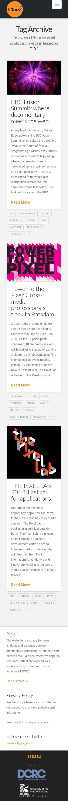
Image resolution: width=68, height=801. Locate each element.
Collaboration (17, 396)
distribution (15, 220)
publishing (40, 417)
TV (29, 234)
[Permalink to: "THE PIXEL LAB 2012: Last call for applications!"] (34, 452)
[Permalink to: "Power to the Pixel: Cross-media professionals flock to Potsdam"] (34, 262)
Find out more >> (17, 681)
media (50, 596)
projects (49, 603)
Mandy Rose (15, 227)
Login (45, 796)
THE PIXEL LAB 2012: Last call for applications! (32, 492)
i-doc (43, 220)
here (46, 722)
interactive (15, 403)
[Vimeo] (38, 756)
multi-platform (17, 603)
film (33, 396)
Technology (15, 234)
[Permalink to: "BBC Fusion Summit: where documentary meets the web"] (34, 78)
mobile (30, 403)
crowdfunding (27, 213)
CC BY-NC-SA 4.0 (29, 796)
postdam (29, 410)
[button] (57, 4)
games (45, 396)
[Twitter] (34, 756)
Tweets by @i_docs (19, 743)
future (31, 220)
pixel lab (14, 410)
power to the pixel (18, 417)
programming (34, 227)
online (44, 403)
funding (24, 596)
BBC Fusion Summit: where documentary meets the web (30, 111)
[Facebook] (29, 756)
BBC (11, 213)
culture (45, 213)
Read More (20, 202)
